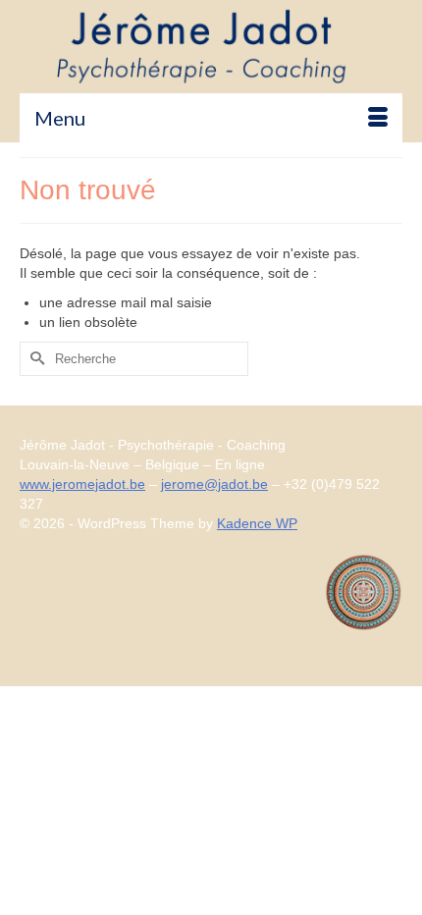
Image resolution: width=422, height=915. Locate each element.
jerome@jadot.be (214, 484)
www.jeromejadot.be (82, 484)
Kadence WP (257, 523)
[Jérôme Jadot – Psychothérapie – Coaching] (211, 46)
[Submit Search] (34, 359)
